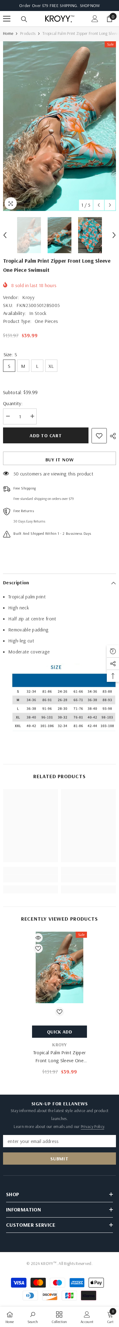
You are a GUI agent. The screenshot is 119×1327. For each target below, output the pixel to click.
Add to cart (46, 435)
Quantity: (13, 403)
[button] (98, 205)
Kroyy (28, 297)
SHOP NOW (90, 5)
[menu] (6, 18)
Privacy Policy (92, 1126)
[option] (59, 126)
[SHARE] (111, 436)
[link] (30, 878)
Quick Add (59, 1032)
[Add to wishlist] (99, 435)
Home (8, 33)
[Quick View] (38, 937)
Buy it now (59, 460)
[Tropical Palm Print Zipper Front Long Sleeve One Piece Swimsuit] (59, 967)
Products (27, 33)
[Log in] (95, 18)
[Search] (24, 19)
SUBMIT (59, 1158)
